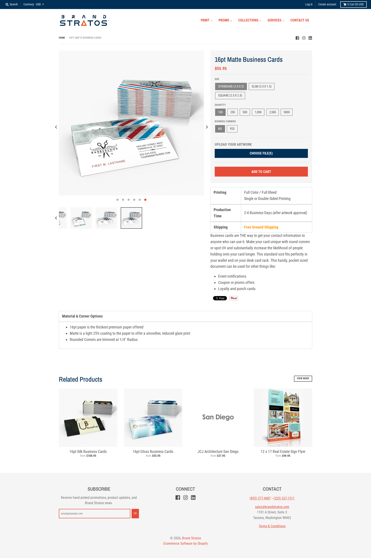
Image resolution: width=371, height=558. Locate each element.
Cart (355, 4)
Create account (327, 4)
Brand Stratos (191, 538)
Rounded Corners (225, 121)
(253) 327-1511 (284, 498)
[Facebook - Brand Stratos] (297, 37)
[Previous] (56, 127)
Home (62, 37)
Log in (309, 4)
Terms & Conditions (272, 526)
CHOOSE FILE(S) (261, 153)
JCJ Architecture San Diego (218, 451)
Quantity (220, 104)
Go (135, 513)
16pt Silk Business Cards (88, 451)
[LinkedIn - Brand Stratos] (310, 37)
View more (303, 378)
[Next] (206, 127)
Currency (28, 4)
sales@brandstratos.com (272, 507)
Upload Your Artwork (233, 144)
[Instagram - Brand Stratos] (304, 37)
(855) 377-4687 (260, 498)
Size (217, 79)
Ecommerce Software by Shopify (185, 543)
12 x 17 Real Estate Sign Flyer (283, 451)
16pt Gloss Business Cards (153, 451)
